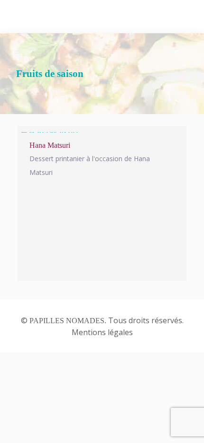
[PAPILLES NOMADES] (102, 17)
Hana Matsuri (49, 145)
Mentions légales (102, 332)
